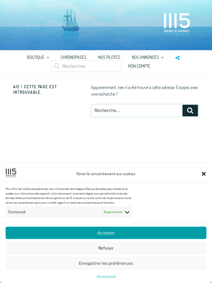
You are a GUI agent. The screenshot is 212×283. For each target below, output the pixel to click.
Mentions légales (106, 276)
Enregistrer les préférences (106, 263)
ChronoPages (73, 57)
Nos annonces (145, 57)
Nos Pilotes (109, 57)
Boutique (35, 57)
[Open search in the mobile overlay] (86, 66)
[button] (203, 174)
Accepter (106, 232)
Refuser (106, 248)
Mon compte (139, 66)
